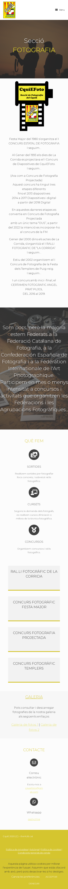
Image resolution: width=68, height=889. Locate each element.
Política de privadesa (17, 849)
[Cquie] (9, 10)
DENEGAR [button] (34, 883)
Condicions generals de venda (34, 852)
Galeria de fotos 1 (24, 725)
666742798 (34, 819)
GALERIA (34, 696)
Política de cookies (51, 849)
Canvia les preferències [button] (25, 876)
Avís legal (34, 849)
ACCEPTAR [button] (51, 876)
